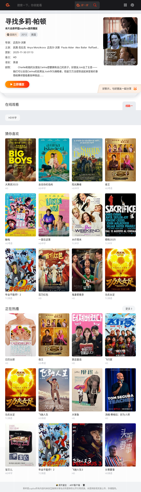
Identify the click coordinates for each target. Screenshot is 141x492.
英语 (15, 62)
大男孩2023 (11, 184)
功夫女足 (110, 294)
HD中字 (12, 117)
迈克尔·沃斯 (53, 47)
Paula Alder (67, 47)
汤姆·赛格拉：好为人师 (117, 414)
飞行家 (108, 359)
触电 (7, 239)
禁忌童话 (77, 359)
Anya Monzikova (36, 47)
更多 (128, 308)
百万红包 (43, 294)
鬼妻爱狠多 (78, 294)
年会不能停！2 (13, 294)
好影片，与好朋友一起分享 (116, 88)
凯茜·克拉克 (19, 47)
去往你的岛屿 (46, 184)
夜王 (107, 184)
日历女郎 (10, 359)
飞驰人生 (43, 414)
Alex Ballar (81, 47)
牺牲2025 (110, 239)
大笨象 (75, 414)
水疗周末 (77, 239)
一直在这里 (45, 239)
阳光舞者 (77, 184)
